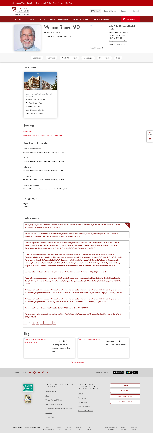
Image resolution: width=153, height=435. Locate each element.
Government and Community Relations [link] (59, 409)
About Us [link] (49, 413)
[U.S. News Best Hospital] (28, 399)
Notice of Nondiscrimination (48, 428)
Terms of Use (58, 428)
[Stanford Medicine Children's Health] (20, 10)
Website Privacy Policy (68, 428)
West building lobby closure (31, 3)
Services (51, 57)
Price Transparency (88, 428)
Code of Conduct (78, 428)
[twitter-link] (47, 372)
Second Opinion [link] (110, 11)
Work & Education (69, 57)
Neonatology (27, 131)
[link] (135, 11)
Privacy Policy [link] (50, 417)
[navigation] (76, 19)
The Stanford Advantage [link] (54, 404)
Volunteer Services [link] (84, 406)
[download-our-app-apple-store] (118, 372)
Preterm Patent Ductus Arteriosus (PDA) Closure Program (43, 135)
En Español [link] (135, 11)
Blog (118, 57)
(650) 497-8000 (119, 44)
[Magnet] (28, 388)
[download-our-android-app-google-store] (132, 372)
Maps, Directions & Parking (118, 41)
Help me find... (132, 19)
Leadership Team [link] (51, 392)
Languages (88, 57)
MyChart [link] (96, 11)
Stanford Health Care (123, 428)
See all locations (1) (96, 48)
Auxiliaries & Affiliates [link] (85, 411)
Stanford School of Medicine (111, 428)
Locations (37, 57)
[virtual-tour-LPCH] (30, 372)
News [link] (47, 396)
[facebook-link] (43, 372)
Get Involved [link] (82, 402)
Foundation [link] (82, 398)
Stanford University (134, 428)
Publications (104, 57)
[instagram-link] (34, 372)
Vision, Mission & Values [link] (54, 400)
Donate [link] (123, 11)
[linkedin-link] (39, 372)
